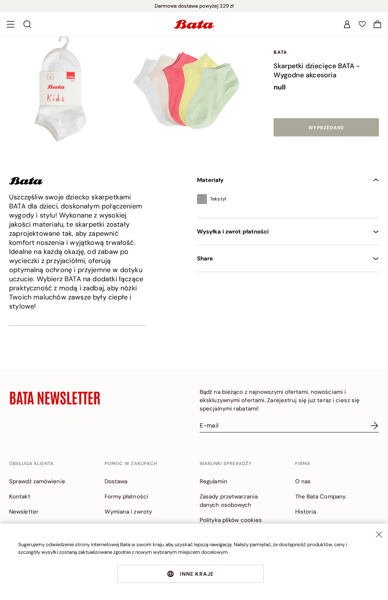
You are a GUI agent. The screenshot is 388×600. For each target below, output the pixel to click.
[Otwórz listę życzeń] (362, 24)
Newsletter (24, 511)
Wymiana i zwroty (128, 511)
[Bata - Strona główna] (194, 24)
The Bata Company (320, 496)
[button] (377, 24)
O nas (303, 481)
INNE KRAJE (197, 573)
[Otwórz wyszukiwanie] (27, 24)
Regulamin (213, 481)
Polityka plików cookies (231, 520)
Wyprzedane (326, 128)
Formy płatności (127, 496)
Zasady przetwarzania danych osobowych (229, 501)
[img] (288, 201)
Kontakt (19, 496)
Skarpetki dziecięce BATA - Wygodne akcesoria (317, 70)
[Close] (379, 534)
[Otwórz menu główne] (10, 24)
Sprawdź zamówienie (37, 481)
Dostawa (116, 481)
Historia (305, 511)
